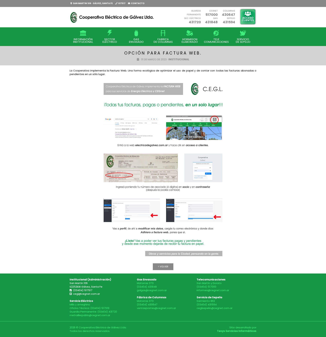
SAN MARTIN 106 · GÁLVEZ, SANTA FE (93, 3)
